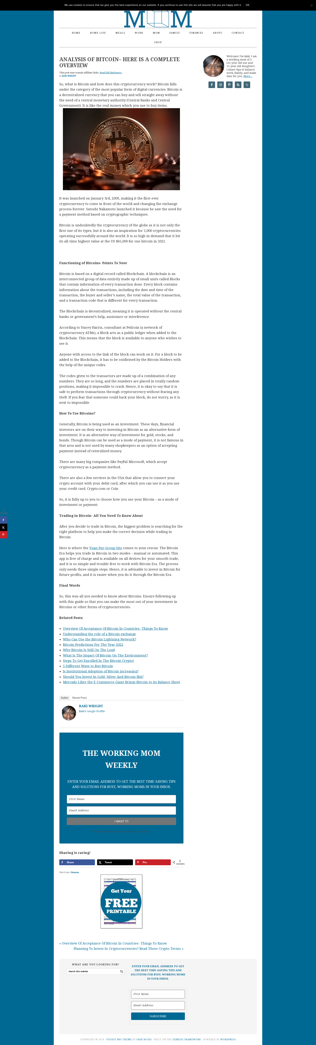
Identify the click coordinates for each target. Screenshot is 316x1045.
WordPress (228, 1039)
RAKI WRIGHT (91, 706)
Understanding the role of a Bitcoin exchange (99, 634)
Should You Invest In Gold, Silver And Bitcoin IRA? (103, 677)
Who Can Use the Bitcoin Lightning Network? (99, 639)
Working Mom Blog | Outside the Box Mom (158, 12)
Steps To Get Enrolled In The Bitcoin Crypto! (98, 661)
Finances (75, 872)
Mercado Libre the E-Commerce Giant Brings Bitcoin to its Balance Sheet (121, 682)
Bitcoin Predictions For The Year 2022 (93, 645)
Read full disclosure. (111, 72)
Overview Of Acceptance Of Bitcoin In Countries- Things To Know (115, 628)
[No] (311, 5)
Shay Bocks (144, 1039)
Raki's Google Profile (92, 711)
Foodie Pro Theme (119, 1039)
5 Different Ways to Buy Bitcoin (88, 666)
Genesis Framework (187, 1039)
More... (248, 76)
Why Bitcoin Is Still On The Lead (89, 650)
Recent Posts (79, 697)
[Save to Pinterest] (3, 534)
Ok (247, 5)
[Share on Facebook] (3, 520)
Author (64, 697)
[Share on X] (3, 527)
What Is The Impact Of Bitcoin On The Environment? (105, 655)
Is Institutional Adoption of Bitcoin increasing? (101, 671)
